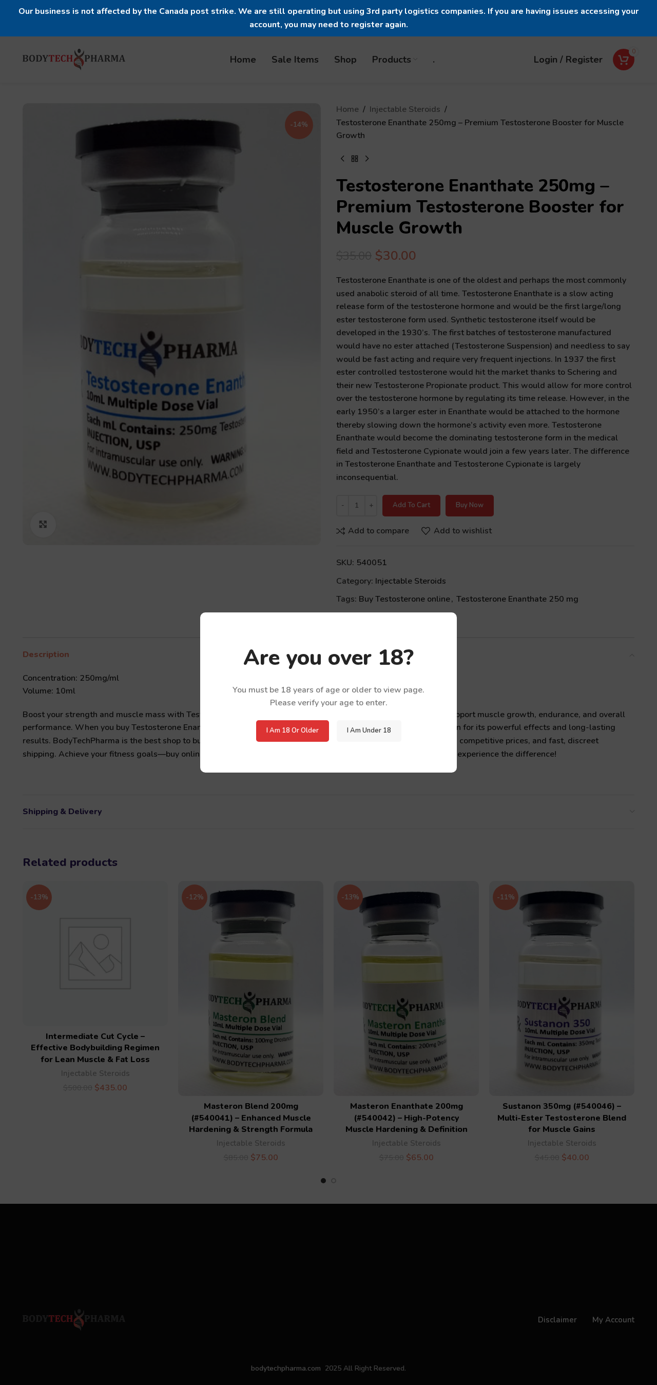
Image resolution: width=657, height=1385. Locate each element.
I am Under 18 (369, 730)
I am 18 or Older (292, 730)
